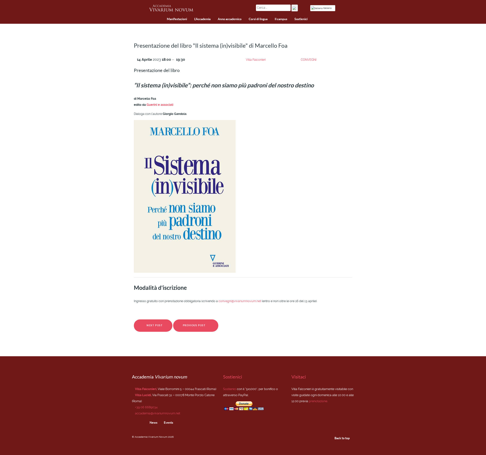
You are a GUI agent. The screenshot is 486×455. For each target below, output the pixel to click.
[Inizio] (152, 19)
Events (168, 422)
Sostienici (232, 376)
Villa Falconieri (256, 60)
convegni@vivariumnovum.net (240, 301)
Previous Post (194, 325)
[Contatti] (161, 19)
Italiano (327, 8)
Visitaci (298, 376)
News (153, 422)
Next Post (154, 325)
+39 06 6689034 (146, 407)
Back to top (342, 438)
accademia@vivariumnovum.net (157, 413)
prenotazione (318, 401)
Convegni (308, 60)
